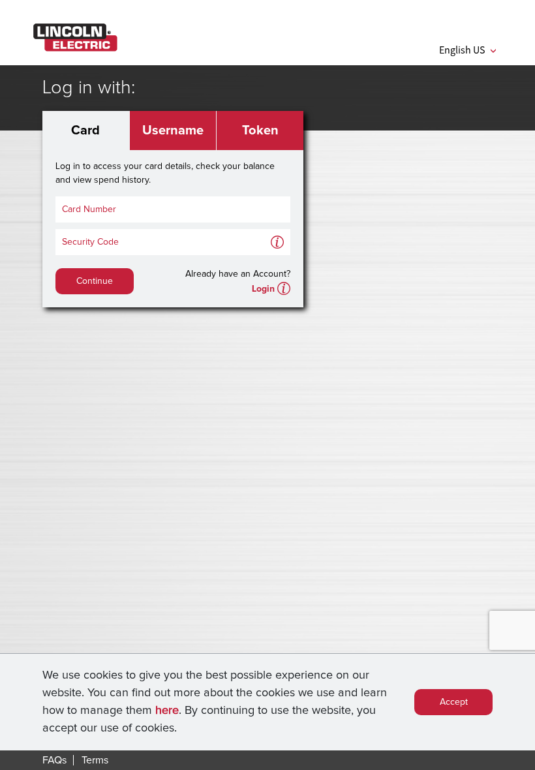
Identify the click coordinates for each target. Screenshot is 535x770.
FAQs (54, 760)
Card (85, 130)
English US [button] (467, 49)
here (167, 710)
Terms (95, 760)
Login (263, 289)
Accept (454, 702)
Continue (94, 281)
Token (260, 130)
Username (173, 130)
